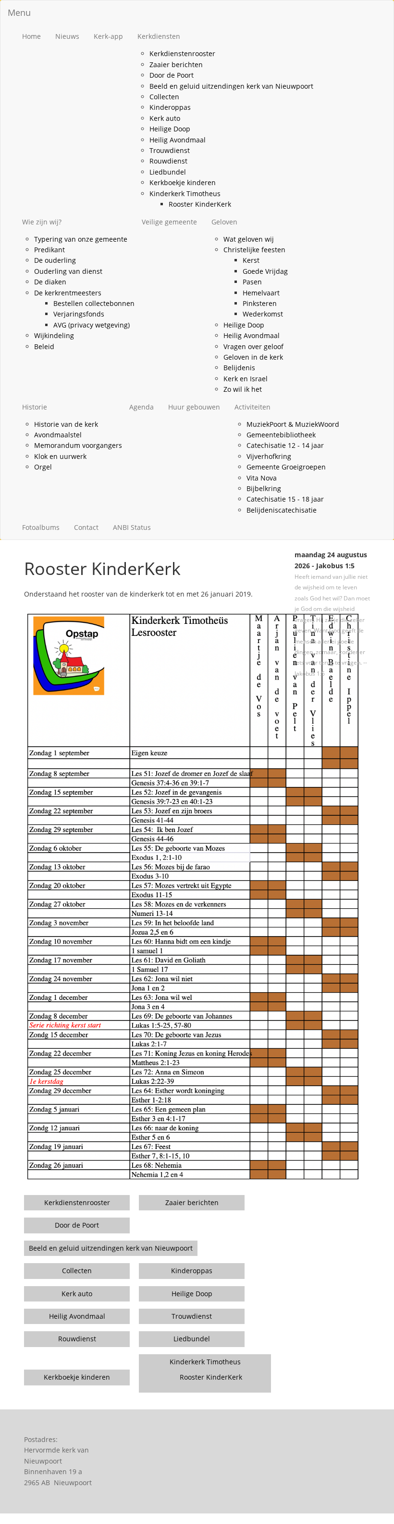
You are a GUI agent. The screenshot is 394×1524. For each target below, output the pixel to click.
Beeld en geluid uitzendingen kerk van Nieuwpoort (231, 86)
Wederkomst (263, 313)
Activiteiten (252, 406)
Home (31, 36)
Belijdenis (239, 367)
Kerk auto (164, 118)
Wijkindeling (54, 335)
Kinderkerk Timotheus (185, 193)
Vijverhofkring (268, 456)
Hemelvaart (261, 292)
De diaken (50, 281)
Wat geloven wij (248, 239)
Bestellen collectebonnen (94, 303)
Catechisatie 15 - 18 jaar (285, 499)
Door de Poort (171, 75)
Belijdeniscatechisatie (281, 510)
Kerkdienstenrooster (182, 53)
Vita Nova (261, 477)
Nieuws (67, 36)
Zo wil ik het (242, 389)
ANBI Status (132, 527)
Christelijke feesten (254, 249)
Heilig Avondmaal (177, 139)
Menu (19, 12)
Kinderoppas (170, 107)
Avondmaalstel (58, 434)
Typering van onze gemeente (80, 239)
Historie (34, 406)
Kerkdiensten (158, 36)
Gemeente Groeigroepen (286, 466)
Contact (86, 527)
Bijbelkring (263, 488)
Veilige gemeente (169, 221)
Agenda (141, 406)
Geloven (224, 221)
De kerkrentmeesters (67, 292)
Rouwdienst (168, 160)
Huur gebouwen (194, 406)
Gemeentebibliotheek (281, 434)
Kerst (251, 260)
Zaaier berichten (176, 64)
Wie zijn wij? (42, 221)
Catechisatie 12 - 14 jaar (285, 445)
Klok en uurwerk (60, 456)
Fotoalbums (41, 527)
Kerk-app (108, 36)
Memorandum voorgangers (78, 445)
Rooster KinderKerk (200, 204)
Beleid (44, 346)
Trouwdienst (169, 150)
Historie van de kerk (66, 424)
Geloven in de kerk (253, 357)
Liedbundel (167, 171)
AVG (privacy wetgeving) (91, 324)
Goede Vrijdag (265, 271)
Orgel (43, 466)
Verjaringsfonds (78, 313)
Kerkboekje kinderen (182, 182)
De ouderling (55, 260)
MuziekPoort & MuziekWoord (292, 424)
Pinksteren (260, 303)
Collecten (164, 96)
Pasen (252, 281)
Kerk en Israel (245, 378)
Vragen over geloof (253, 346)
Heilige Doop (169, 128)
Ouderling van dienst (68, 271)
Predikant (49, 249)
